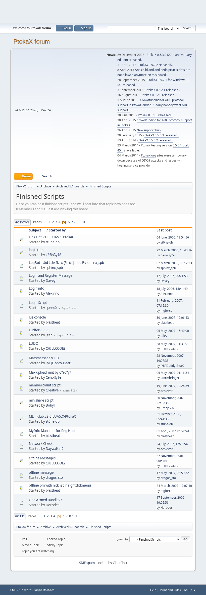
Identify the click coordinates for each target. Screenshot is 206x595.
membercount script (45, 385)
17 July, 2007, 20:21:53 (172, 276)
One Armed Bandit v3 (45, 500)
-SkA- (164, 336)
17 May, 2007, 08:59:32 (173, 473)
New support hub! (149, 130)
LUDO (33, 343)
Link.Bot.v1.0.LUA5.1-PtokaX (51, 237)
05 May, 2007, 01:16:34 (173, 373)
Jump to (123, 539)
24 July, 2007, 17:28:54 (172, 444)
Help (153, 590)
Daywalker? (55, 448)
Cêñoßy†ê (53, 255)
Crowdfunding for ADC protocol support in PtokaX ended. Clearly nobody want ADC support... (152, 105)
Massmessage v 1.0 (44, 358)
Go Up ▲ (190, 590)
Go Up (19, 516)
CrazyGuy (167, 408)
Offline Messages (42, 458)
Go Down (22, 222)
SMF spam (87, 563)
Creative (52, 390)
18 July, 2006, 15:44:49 (172, 289)
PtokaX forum (31, 41)
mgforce (166, 310)
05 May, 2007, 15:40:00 (173, 331)
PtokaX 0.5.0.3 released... (161, 135)
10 (83, 222)
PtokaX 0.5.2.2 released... (155, 65)
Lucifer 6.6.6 (38, 330)
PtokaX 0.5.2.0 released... (159, 95)
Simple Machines (44, 589)
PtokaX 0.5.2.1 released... (163, 90)
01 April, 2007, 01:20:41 (173, 431)
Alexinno (52, 293)
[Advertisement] (103, 11)
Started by (57, 230)
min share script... (43, 400)
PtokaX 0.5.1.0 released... (155, 115)
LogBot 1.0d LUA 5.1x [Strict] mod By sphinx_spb (66, 262)
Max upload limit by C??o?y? (50, 372)
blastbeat (53, 322)
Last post (164, 230)
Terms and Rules (170, 590)
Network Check (41, 443)
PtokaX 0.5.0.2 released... (155, 140)
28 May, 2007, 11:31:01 (173, 344)
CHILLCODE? (55, 348)
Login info (36, 288)
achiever (167, 391)
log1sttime (37, 250)
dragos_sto (54, 477)
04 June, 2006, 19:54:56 (173, 237)
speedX (51, 307)
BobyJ (50, 405)
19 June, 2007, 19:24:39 (173, 386)
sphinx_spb (54, 267)
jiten (49, 335)
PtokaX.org (148, 155)
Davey (51, 280)
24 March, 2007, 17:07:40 (174, 486)
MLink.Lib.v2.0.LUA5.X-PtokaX (52, 416)
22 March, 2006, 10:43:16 (174, 250)
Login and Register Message (50, 275)
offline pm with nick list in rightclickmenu (60, 485)
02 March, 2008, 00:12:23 (174, 263)
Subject (35, 230)
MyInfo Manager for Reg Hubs (52, 430)
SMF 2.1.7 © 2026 (21, 589)
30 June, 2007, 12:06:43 (173, 317)
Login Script (38, 302)
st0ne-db (53, 242)
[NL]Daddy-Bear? (59, 363)
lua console (37, 317)
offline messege (41, 472)
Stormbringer (170, 378)
